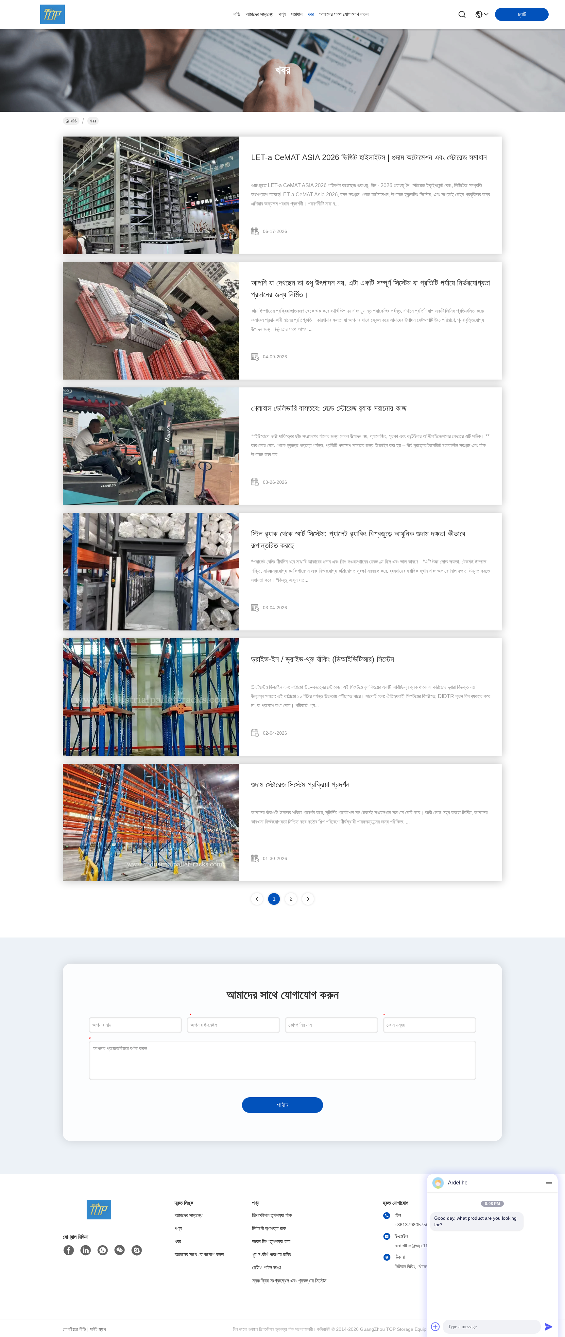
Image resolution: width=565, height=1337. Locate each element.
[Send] (548, 1326)
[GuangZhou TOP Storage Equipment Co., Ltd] (52, 14)
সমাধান (296, 14)
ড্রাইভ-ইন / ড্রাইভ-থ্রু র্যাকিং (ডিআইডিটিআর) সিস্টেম (322, 659)
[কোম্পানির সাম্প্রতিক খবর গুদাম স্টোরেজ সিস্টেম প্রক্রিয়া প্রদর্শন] (151, 879)
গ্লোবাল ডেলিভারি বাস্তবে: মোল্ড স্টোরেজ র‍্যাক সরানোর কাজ (328, 408)
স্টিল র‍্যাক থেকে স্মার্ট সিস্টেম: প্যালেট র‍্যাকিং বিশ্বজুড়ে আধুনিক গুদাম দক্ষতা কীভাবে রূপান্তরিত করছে (358, 539)
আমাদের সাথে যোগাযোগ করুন (343, 14)
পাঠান (282, 1105)
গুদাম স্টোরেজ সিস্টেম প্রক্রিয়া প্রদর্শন (300, 784)
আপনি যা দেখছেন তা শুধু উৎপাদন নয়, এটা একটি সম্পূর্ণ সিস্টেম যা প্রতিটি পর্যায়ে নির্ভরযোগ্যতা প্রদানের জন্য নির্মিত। (370, 288)
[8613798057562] (103, 1250)
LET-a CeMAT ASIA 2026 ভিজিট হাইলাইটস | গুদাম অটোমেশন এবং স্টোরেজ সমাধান (369, 157)
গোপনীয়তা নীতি (74, 1329)
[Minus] (549, 1183)
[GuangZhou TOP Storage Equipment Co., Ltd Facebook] (69, 1250)
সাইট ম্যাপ (98, 1329)
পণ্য (282, 14)
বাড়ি (236, 14)
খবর (311, 14)
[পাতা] (308, 899)
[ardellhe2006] (137, 1250)
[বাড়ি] (99, 1217)
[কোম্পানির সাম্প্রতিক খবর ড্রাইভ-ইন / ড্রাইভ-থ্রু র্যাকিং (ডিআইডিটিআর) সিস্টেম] (151, 754)
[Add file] (435, 1326)
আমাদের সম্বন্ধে (259, 14)
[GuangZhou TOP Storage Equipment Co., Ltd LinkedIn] (86, 1250)
